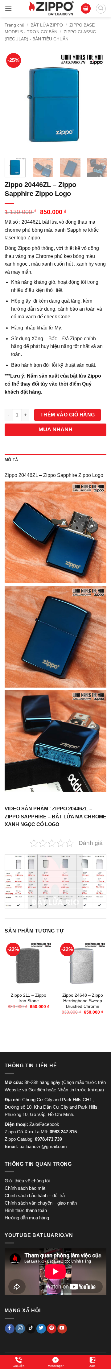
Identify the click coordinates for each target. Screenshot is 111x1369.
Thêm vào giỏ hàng (67, 414)
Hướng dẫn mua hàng (27, 1217)
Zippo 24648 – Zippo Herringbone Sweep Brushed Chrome (82, 1000)
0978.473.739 (48, 1139)
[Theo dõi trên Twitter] (41, 1329)
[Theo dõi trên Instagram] (20, 1329)
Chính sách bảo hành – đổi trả (35, 1195)
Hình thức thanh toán (26, 1210)
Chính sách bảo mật (25, 1188)
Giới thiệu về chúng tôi (27, 1180)
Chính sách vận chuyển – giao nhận (41, 1203)
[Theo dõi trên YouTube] (62, 1329)
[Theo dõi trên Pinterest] (51, 1329)
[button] (8, 8)
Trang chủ (14, 25)
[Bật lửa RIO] (51, 8)
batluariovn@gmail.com (43, 1146)
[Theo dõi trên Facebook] (9, 1329)
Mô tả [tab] (11, 459)
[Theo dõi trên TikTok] (30, 1329)
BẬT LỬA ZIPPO (47, 25)
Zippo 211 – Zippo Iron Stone (28, 998)
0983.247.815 (63, 1131)
